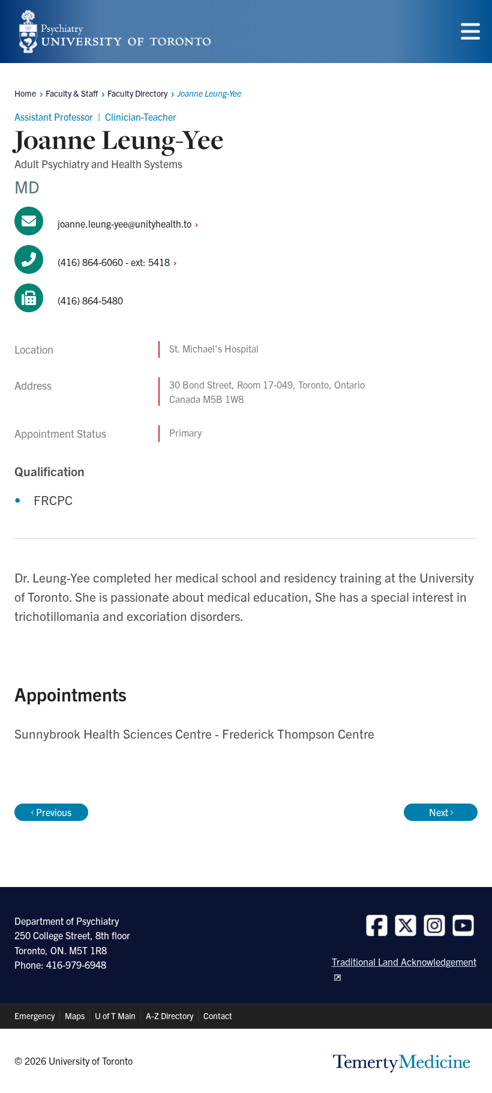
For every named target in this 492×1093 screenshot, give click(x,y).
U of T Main (115, 1015)
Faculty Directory (137, 93)
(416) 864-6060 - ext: (115, 262)
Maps (75, 1015)
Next (438, 812)
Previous (53, 812)
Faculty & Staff (72, 93)
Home (25, 93)
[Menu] (470, 31)
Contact (217, 1015)
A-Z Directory (169, 1015)
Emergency (34, 1015)
